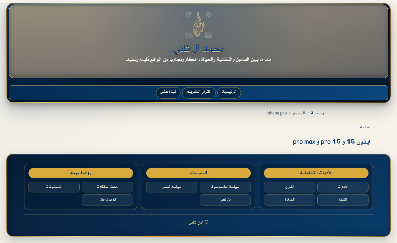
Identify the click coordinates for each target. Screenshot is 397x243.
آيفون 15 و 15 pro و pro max (331, 142)
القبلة (343, 199)
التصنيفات (54, 187)
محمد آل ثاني (198, 49)
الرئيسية (318, 113)
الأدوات (343, 187)
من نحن (225, 199)
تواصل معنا (107, 199)
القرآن (289, 187)
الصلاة (290, 199)
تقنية (365, 127)
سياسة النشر (171, 187)
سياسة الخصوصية (225, 187)
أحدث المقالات (107, 187)
